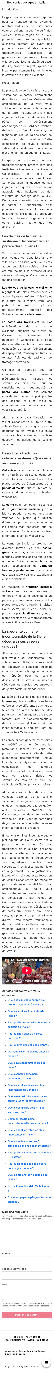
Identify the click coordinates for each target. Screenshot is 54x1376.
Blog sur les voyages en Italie (26, 2)
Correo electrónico (15, 1269)
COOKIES (19, 1337)
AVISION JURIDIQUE (37, 1340)
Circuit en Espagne (15, 1354)
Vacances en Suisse (15, 1351)
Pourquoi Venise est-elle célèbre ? (28, 1044)
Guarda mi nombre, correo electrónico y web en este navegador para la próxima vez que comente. (27, 1305)
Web (4, 1284)
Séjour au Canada (36, 1351)
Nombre (7, 1254)
